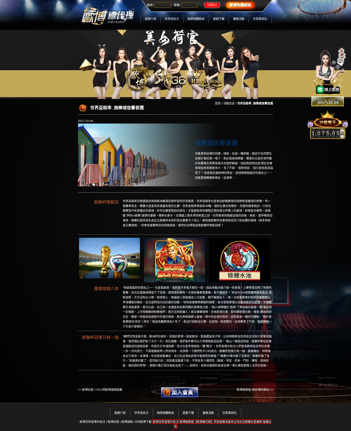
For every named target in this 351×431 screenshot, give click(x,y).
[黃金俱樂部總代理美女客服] (329, 71)
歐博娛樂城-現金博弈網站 (253, 389)
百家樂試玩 (260, 18)
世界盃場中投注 (226, 346)
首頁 (218, 103)
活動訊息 (229, 103)
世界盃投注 (172, 18)
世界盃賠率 (130, 201)
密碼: (177, 5)
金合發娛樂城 (226, 302)
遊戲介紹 (150, 18)
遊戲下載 (218, 18)
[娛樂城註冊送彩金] (327, 101)
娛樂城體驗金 (196, 18)
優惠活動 (238, 18)
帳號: (150, 5)
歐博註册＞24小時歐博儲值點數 (102, 389)
